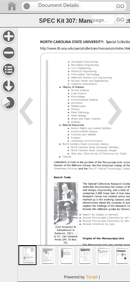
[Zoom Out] (8, 53)
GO (120, 6)
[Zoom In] (8, 36)
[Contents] (8, 69)
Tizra (92, 277)
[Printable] (8, 102)
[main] (73, 154)
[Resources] (8, 86)
